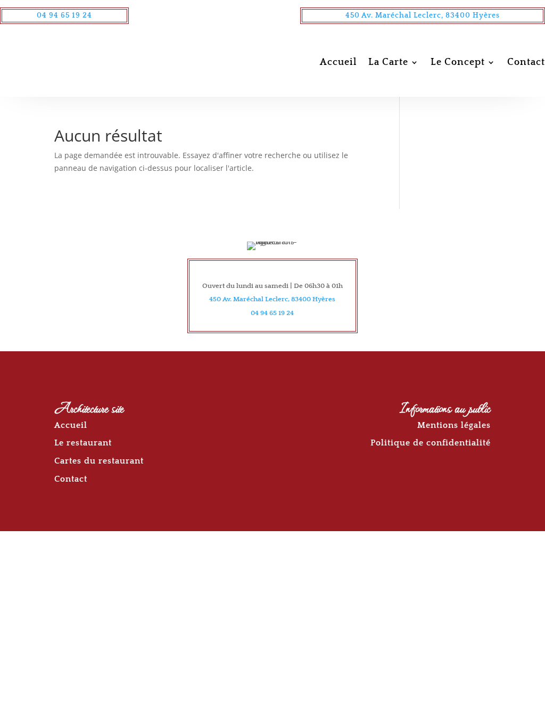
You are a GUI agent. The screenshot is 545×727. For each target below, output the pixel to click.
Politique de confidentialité (430, 443)
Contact (526, 62)
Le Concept (458, 62)
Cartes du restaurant (99, 461)
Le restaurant (83, 443)
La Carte (388, 62)
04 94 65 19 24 (64, 15)
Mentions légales (454, 425)
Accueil (338, 62)
